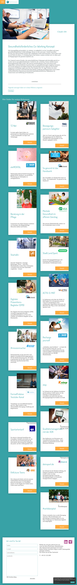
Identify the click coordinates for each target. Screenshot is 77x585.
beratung (11, 90)
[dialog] (64, 580)
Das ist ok (72, 582)
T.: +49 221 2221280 (45, 555)
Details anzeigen (56, 582)
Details (30, 142)
